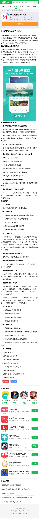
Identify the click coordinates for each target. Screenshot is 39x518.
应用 (15, 6)
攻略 (22, 6)
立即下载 (19, 24)
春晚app (5, 381)
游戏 (9, 6)
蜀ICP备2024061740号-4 (19, 513)
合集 (28, 6)
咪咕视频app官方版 (17, 10)
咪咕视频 (14, 381)
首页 (3, 6)
